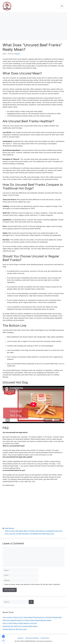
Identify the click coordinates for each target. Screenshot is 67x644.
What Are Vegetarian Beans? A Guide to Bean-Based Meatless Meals (27, 620)
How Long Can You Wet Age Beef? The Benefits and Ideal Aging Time (29, 534)
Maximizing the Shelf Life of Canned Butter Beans (20, 626)
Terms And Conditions (32, 638)
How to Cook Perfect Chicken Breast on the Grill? (20, 623)
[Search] (31, 602)
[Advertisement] (33, 25)
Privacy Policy (45, 638)
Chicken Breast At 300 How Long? (15, 629)
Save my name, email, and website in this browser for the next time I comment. (32, 584)
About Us (20, 638)
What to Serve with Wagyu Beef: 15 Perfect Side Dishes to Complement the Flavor (33, 531)
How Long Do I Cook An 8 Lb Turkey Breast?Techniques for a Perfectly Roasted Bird (32, 617)
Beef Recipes (9, 528)
